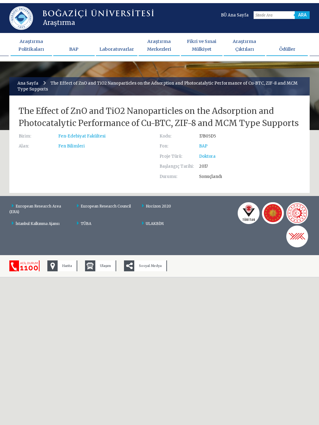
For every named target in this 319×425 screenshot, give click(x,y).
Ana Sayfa (27, 83)
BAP (74, 49)
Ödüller (287, 49)
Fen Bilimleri (71, 146)
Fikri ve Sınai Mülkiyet (202, 45)
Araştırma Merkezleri (159, 45)
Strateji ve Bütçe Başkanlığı (273, 213)
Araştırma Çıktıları (244, 45)
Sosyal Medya (150, 266)
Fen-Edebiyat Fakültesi (82, 136)
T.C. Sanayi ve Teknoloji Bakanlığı (297, 213)
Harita (67, 266)
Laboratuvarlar (116, 49)
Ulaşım (105, 266)
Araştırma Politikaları (31, 45)
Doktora (207, 156)
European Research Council (106, 206)
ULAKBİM (155, 223)
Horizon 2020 (158, 206)
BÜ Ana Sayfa (235, 15)
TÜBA (86, 223)
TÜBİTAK (248, 213)
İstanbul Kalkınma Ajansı (38, 223)
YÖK (297, 236)
